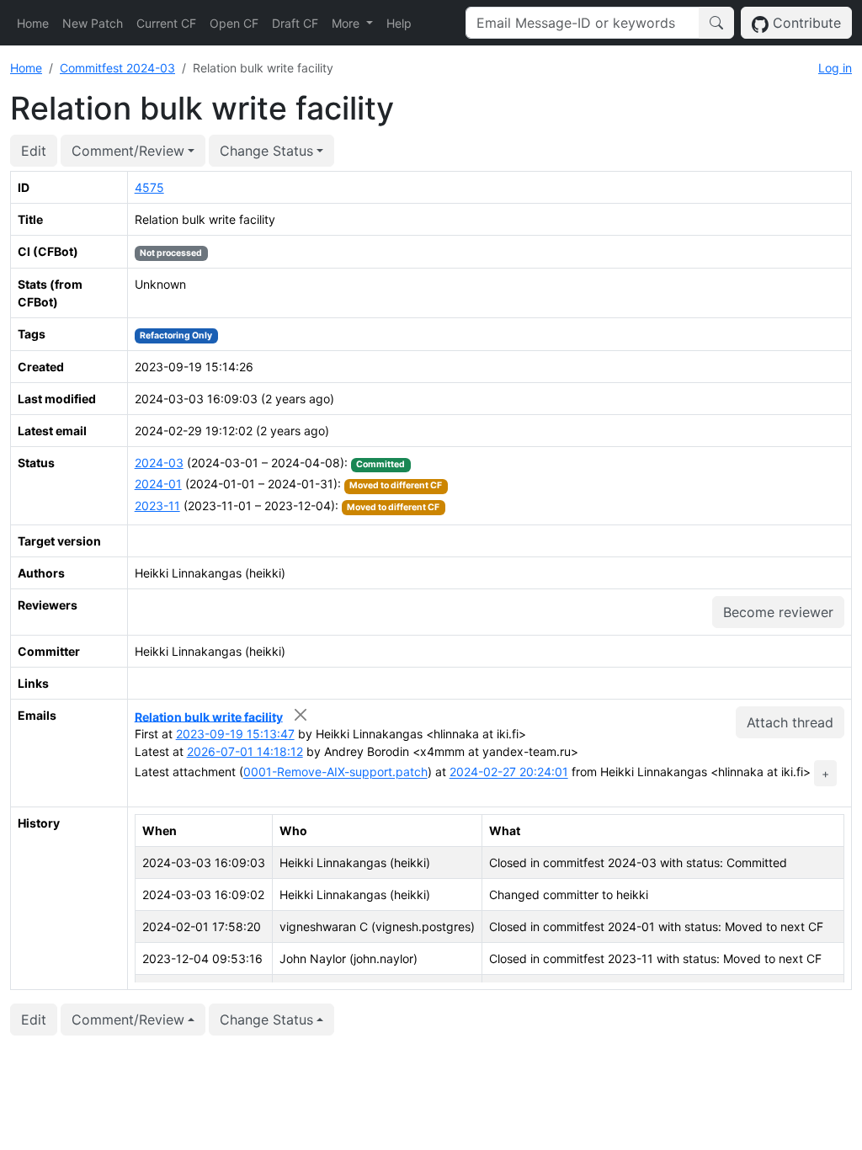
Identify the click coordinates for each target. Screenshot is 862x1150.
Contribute (805, 22)
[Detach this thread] (301, 715)
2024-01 (158, 484)
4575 (149, 187)
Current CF (166, 23)
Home (33, 23)
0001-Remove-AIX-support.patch (335, 772)
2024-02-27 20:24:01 (509, 772)
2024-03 (159, 462)
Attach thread (790, 722)
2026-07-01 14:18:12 (245, 751)
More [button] (347, 23)
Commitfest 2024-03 (117, 68)
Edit (33, 150)
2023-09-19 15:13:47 (235, 734)
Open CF (234, 23)
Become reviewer (778, 612)
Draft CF (295, 23)
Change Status (266, 150)
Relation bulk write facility (209, 716)
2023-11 (157, 505)
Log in (835, 68)
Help (399, 23)
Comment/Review (128, 150)
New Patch (92, 23)
